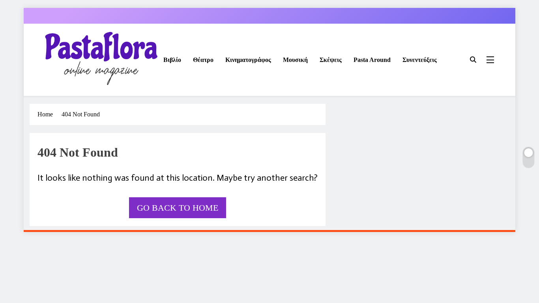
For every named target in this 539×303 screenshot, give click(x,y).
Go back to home (177, 208)
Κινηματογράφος (248, 59)
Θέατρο (203, 59)
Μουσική (295, 59)
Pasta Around (372, 59)
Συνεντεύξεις (419, 59)
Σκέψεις (331, 59)
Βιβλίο (172, 59)
